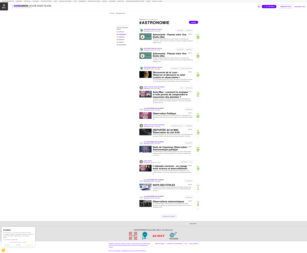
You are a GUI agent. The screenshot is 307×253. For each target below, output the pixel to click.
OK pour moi (29, 245)
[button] (3, 250)
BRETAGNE (27, 1)
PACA (75, 1)
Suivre (193, 22)
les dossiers (120, 39)
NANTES (104, 1)
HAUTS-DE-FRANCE (46, 1)
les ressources (121, 45)
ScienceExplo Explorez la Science (153, 29)
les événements (121, 34)
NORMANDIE (82, 1)
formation (189, 30)
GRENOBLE (19, 1)
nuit (182, 88)
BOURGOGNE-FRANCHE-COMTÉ (135, 1)
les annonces (120, 37)
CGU (185, 243)
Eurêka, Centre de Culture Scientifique (154, 87)
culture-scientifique (186, 68)
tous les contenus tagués (122, 28)
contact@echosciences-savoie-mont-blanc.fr (133, 250)
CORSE (148, 1)
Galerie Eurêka (148, 161)
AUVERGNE (112, 1)
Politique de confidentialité (174, 243)
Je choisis (18, 245)
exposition (189, 88)
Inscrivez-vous (300, 6)
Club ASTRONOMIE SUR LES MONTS (154, 108)
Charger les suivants (168, 216)
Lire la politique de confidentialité (10, 239)
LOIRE (55, 1)
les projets (120, 42)
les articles (120, 32)
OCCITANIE (36, 1)
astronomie (180, 30)
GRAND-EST (121, 1)
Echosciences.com (8, 1)
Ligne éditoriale (193, 243)
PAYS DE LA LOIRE (157, 1)
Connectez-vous (285, 6)
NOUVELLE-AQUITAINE (65, 1)
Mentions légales (160, 243)
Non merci (7, 245)
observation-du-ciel (177, 125)
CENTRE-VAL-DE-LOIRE (94, 1)
